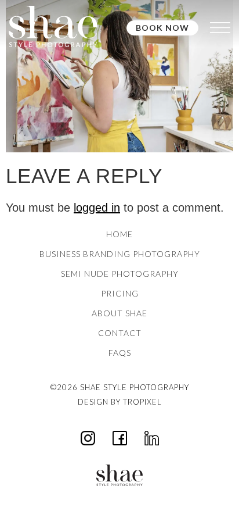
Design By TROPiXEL (120, 401)
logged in (97, 207)
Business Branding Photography (119, 254)
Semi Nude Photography (120, 274)
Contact (120, 333)
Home (119, 234)
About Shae (119, 313)
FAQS (119, 353)
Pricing (120, 293)
